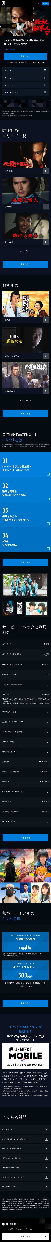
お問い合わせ (28, 1229)
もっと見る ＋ (25, 251)
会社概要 (10, 1229)
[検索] (39, 3)
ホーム (4, 1229)
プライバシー (19, 1229)
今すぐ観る (25, 56)
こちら (42, 62)
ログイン (45, 4)
